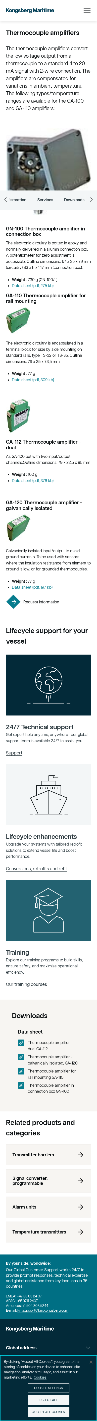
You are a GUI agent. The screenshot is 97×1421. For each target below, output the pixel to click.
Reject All (49, 1400)
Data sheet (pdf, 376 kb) (32, 480)
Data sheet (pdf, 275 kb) (32, 285)
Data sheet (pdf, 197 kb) (32, 587)
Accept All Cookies (48, 1412)
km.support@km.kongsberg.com (42, 1310)
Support (14, 753)
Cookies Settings (48, 1388)
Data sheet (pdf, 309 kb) (33, 379)
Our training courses (26, 984)
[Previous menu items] (5, 199)
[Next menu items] (91, 199)
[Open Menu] (87, 11)
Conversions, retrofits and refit (36, 869)
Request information (41, 601)
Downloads (74, 199)
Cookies (40, 1377)
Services (45, 199)
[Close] (91, 1362)
